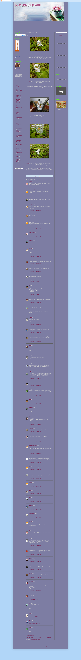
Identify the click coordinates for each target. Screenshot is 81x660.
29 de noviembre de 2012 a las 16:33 (35, 478)
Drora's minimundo (32, 513)
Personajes (18, 149)
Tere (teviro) (31, 581)
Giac (29, 285)
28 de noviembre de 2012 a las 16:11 (35, 194)
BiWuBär (30, 317)
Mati (29, 260)
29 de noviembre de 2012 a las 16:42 (35, 486)
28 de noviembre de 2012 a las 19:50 (35, 302)
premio (17, 151)
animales (17, 86)
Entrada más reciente (29, 637)
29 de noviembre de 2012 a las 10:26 (35, 462)
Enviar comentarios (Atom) (35, 639)
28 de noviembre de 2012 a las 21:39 (35, 360)
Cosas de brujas (19, 90)
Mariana (30, 416)
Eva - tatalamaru (31, 549)
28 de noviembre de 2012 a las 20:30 (35, 332)
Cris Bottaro (31, 505)
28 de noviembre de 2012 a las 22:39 (35, 395)
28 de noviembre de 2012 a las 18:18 (35, 281)
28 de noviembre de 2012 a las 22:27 (35, 385)
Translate (60, 35)
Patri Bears (30, 306)
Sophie (30, 538)
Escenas (17, 112)
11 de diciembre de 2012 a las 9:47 (34, 632)
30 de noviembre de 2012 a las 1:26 (35, 554)
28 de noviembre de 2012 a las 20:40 (35, 341)
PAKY (29, 565)
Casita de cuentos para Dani (19, 89)
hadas (17, 123)
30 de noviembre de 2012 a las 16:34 (35, 561)
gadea (30, 613)
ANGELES (30, 181)
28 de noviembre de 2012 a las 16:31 (35, 210)
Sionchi (30, 466)
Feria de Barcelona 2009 (19, 121)
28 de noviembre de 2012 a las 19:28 (35, 294)
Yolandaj (30, 558)
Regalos (17, 155)
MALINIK (30, 620)
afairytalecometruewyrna (33, 445)
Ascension (18, 68)
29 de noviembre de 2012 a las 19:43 (35, 509)
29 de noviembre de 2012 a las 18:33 (35, 501)
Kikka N (30, 220)
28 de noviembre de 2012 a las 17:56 (35, 271)
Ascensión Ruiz (17, 56)
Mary (29, 473)
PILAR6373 (30, 573)
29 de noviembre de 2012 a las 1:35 (35, 431)
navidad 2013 (18, 143)
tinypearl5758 (31, 428)
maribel (30, 328)
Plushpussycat (31, 240)
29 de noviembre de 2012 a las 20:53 (35, 517)
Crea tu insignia (17, 58)
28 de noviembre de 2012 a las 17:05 (35, 236)
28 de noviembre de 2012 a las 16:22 (35, 201)
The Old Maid (31, 298)
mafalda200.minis (32, 232)
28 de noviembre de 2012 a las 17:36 (35, 256)
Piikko (30, 399)
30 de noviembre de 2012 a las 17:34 (35, 569)
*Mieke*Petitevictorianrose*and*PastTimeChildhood (38, 336)
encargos (18, 97)
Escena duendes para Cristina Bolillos (19, 105)
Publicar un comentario (31, 635)
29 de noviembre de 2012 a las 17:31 (35, 493)
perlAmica (30, 435)
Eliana (30, 214)
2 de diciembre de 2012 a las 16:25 (34, 599)
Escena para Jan (19, 107)
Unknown (30, 248)
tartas (17, 157)
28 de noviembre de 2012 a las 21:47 (35, 368)
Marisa (30, 275)
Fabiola (30, 497)
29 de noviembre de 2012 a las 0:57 (35, 424)
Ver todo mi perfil (18, 70)
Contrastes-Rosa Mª (32, 189)
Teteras (17, 159)
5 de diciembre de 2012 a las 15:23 (34, 623)
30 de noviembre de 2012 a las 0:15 (35, 545)
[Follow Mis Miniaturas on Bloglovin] (20, 35)
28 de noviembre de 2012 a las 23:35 (35, 403)
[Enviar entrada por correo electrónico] (39, 176)
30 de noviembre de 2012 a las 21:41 (35, 590)
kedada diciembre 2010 (19, 128)
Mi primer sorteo (19, 137)
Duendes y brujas (19, 93)
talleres (17, 156)
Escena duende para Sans (18, 102)
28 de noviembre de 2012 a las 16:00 (35, 186)
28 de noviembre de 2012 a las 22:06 (35, 378)
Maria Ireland (31, 407)
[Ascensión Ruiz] (15, 57)
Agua (17, 85)
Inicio (40, 637)
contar (30, 355)
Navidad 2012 (18, 141)
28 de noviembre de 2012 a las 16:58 (35, 217)
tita (29, 530)
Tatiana (30, 345)
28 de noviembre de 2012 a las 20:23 (35, 324)
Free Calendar (61, 130)
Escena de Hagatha (18, 100)
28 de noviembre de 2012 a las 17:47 (35, 263)
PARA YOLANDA (19, 144)
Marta (30, 627)
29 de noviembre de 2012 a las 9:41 (35, 453)
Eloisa (30, 363)
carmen (30, 490)
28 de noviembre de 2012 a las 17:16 (35, 244)
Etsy (17, 113)
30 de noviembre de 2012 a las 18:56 (35, 577)
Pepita (30, 389)
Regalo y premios (19, 152)
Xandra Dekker (31, 204)
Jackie (30, 603)
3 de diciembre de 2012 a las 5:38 (34, 609)
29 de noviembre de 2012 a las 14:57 (35, 469)
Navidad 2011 (18, 140)
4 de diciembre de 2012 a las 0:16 (34, 616)
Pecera (17, 148)
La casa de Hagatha (18, 131)
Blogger (46, 646)
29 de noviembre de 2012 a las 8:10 (35, 441)
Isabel (30, 81)
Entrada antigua (49, 637)
